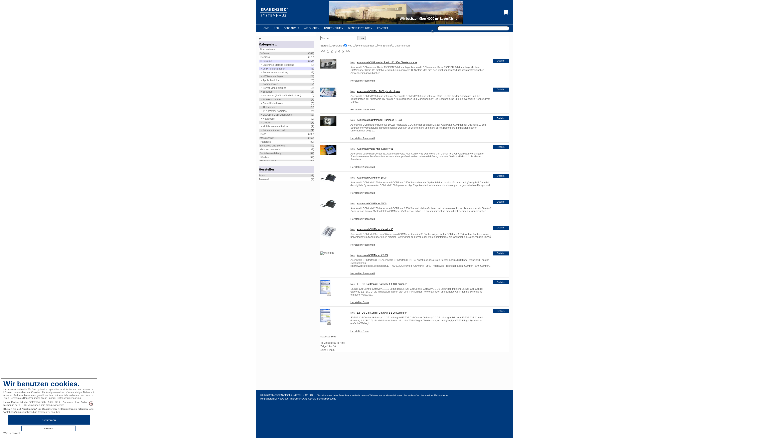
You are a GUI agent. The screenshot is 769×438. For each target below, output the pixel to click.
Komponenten (270, 84)
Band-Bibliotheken (273, 103)
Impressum (296, 398)
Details (500, 60)
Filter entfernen (268, 49)
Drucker (267, 122)
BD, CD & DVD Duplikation (277, 114)
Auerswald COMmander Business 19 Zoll (379, 120)
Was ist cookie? (11, 433)
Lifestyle (264, 157)
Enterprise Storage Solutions (278, 65)
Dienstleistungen (360, 28)
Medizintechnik (268, 161)
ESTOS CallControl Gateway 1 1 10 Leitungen (382, 284)
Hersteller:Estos (359, 302)
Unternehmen (333, 28)
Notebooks (269, 118)
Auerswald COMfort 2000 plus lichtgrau (378, 91)
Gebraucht (291, 28)
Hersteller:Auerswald (362, 80)
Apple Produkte (271, 80)
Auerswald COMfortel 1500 (372, 177)
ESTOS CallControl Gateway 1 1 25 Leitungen (382, 312)
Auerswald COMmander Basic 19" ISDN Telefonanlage (387, 62)
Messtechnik (267, 138)
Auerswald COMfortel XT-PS (372, 255)
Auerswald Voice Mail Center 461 (375, 148)
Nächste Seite (328, 336)
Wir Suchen (311, 28)
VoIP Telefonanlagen (274, 68)
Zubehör (267, 91)
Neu (276, 28)
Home (265, 28)
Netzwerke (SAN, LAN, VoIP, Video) (282, 95)
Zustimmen (49, 420)
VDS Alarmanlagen (273, 76)
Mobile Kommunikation (275, 126)
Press (263, 134)
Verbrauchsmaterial (270, 149)
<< (323, 51)
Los (362, 38)
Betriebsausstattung (271, 153)
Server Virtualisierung (274, 88)
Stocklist (321, 398)
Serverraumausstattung (275, 72)
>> (348, 51)
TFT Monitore (270, 107)
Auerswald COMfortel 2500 (372, 203)
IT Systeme (266, 61)
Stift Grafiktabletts (272, 99)
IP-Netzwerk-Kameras (275, 111)
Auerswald (264, 179)
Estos (262, 175)
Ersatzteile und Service (272, 145)
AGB (304, 398)
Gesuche (331, 398)
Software (265, 53)
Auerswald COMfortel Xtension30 (375, 229)
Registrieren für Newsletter (274, 398)
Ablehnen (48, 428)
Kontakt (382, 28)
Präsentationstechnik (274, 130)
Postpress (265, 141)
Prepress (265, 57)
